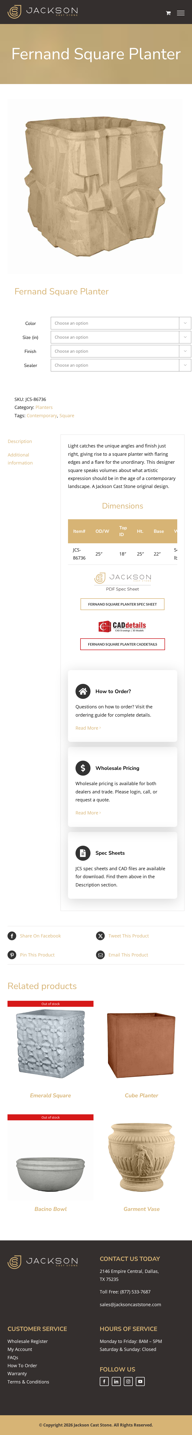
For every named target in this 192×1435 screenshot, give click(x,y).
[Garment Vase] (141, 1118)
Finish (30, 351)
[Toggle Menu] (181, 13)
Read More (87, 728)
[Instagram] (128, 1381)
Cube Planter (141, 1095)
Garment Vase (142, 1209)
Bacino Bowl (50, 1209)
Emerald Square (50, 1095)
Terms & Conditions (28, 1382)
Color (30, 323)
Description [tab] (20, 441)
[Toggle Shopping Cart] (168, 13)
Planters (44, 407)
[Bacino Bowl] (51, 1118)
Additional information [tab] (20, 459)
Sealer (30, 365)
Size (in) (30, 337)
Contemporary (42, 415)
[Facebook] (104, 1381)
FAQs (13, 1357)
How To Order (22, 1365)
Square (67, 415)
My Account (20, 1349)
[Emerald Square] (51, 1005)
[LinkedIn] (116, 1381)
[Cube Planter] (141, 1005)
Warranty (17, 1373)
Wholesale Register (28, 1341)
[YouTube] (140, 1381)
